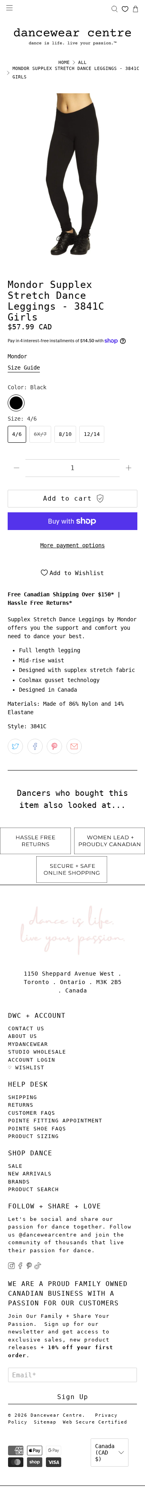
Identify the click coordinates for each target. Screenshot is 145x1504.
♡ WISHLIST (26, 1067)
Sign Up (72, 1397)
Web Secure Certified (95, 1422)
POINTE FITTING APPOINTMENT (55, 1121)
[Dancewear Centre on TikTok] (37, 1267)
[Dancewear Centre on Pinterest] (29, 1267)
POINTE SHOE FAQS (37, 1129)
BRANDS (19, 1182)
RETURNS (20, 1105)
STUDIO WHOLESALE (37, 1052)
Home (64, 62)
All (82, 62)
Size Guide (24, 367)
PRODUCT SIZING (33, 1136)
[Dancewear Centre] (72, 37)
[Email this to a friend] (74, 746)
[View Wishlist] (125, 9)
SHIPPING (22, 1097)
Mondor (17, 356)
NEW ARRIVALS (30, 1174)
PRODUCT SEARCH (33, 1189)
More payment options (72, 545)
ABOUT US (22, 1036)
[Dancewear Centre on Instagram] (11, 1267)
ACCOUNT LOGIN (31, 1060)
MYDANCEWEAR (28, 1044)
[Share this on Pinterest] (54, 746)
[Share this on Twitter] (15, 746)
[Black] (16, 402)
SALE (15, 1166)
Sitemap (45, 1422)
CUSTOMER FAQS (31, 1113)
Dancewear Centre (56, 1415)
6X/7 (40, 434)
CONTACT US (26, 1028)
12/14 (92, 434)
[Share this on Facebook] (35, 746)
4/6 (17, 434)
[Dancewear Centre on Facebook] (20, 1267)
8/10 (65, 434)
